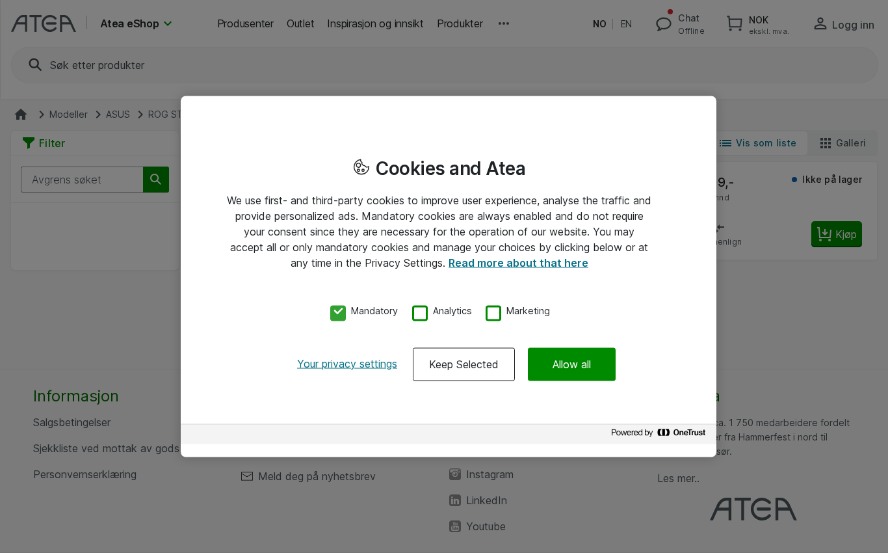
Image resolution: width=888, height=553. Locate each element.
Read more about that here (518, 262)
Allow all (572, 363)
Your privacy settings (347, 363)
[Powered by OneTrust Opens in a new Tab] (660, 435)
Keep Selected (464, 363)
